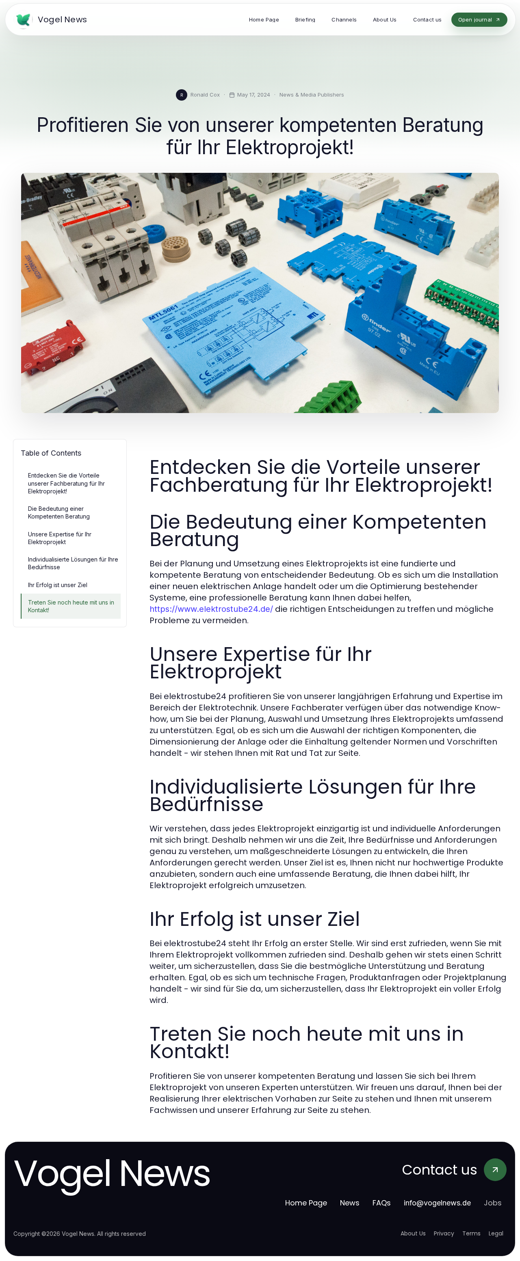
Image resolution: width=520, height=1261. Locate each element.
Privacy (444, 1233)
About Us (413, 1233)
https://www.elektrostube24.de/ (211, 609)
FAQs (382, 1203)
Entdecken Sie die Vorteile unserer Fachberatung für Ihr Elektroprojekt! (66, 483)
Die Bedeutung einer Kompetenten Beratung (59, 512)
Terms (471, 1233)
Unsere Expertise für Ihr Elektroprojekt (59, 538)
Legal (496, 1233)
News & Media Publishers (312, 94)
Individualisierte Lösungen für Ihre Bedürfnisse (73, 563)
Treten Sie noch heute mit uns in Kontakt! (71, 606)
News (350, 1203)
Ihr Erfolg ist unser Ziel (57, 584)
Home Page (306, 1203)
